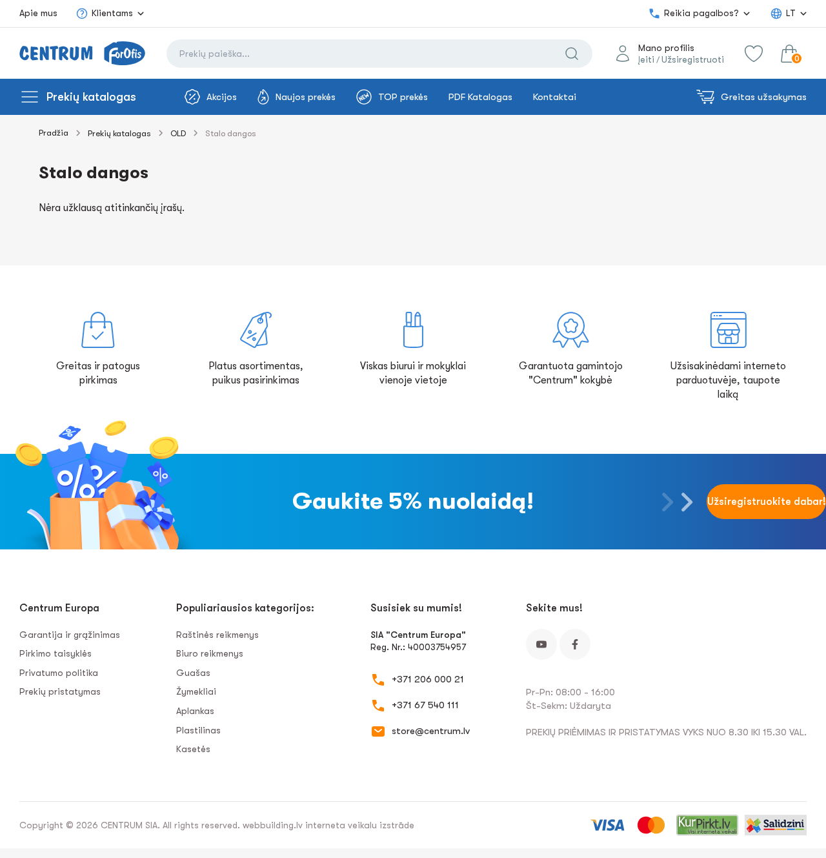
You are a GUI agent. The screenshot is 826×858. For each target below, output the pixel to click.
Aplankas (195, 711)
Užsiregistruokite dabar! (766, 501)
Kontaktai (554, 97)
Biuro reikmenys (209, 653)
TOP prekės (403, 97)
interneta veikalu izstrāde (359, 825)
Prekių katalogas (91, 96)
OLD (178, 133)
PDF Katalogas (480, 97)
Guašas (193, 673)
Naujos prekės (306, 97)
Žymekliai (196, 691)
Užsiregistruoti (692, 59)
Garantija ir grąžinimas (69, 634)
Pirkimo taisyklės (55, 653)
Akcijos (221, 97)
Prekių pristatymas (60, 691)
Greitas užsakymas (764, 97)
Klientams (112, 13)
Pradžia (53, 133)
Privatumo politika (58, 673)
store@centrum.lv (431, 731)
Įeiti (646, 59)
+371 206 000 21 (428, 679)
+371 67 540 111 (425, 705)
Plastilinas (198, 730)
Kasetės (193, 749)
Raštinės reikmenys (217, 634)
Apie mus (38, 13)
